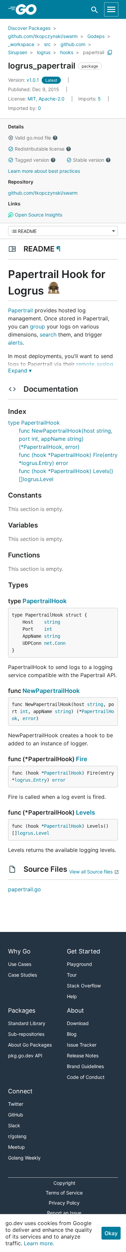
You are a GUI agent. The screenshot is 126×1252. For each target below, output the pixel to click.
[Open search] (94, 9)
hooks (66, 52)
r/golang (17, 1136)
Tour (72, 975)
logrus (43, 52)
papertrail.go (24, 889)
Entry (40, 780)
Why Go (19, 951)
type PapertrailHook (34, 422)
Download (78, 1023)
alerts (15, 342)
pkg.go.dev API (25, 1055)
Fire (81, 758)
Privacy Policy (64, 1203)
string (52, 622)
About (75, 1010)
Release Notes (82, 1055)
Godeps (95, 36)
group (37, 326)
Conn (60, 643)
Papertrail (20, 310)
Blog (72, 1034)
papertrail (93, 52)
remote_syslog (94, 364)
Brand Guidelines (85, 1066)
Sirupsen (17, 52)
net (48, 643)
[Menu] (63, 231)
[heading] (28, 9)
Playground (79, 964)
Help (72, 996)
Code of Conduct (85, 1077)
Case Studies (22, 975)
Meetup (16, 1147)
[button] (10, 138)
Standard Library (26, 1023)
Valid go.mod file (32, 138)
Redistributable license (39, 149)
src (47, 44)
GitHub (15, 1115)
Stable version (89, 160)
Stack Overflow (84, 985)
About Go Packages (30, 1045)
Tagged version (31, 160)
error (29, 718)
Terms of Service (64, 1193)
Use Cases (19, 964)
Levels (85, 812)
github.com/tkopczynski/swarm (43, 36)
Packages (21, 1010)
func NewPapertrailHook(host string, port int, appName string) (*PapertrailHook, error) (65, 438)
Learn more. (39, 1243)
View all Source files (91, 871)
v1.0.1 (24, 80)
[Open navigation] (111, 9)
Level (42, 833)
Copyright (64, 1183)
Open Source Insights (37, 215)
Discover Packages (29, 28)
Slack (14, 1125)
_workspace (21, 44)
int (48, 629)
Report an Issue (64, 1213)
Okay (111, 1233)
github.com (72, 44)
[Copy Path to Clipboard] (110, 52)
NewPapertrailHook (51, 690)
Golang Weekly (24, 1158)
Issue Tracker (81, 1045)
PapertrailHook (45, 600)
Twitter (15, 1104)
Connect (20, 1091)
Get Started (83, 951)
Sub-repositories (26, 1034)
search (48, 334)
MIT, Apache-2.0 (46, 99)
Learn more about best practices (44, 171)
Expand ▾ (20, 370)
